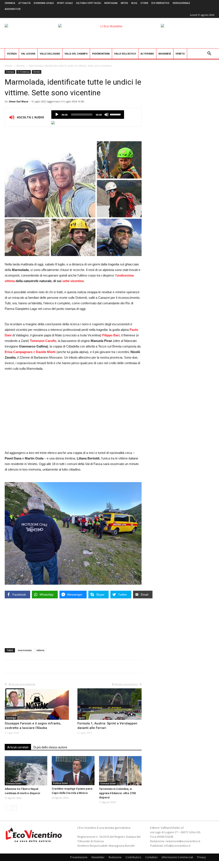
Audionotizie (13, 8)
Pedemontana (101, 53)
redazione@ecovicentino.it (183, 841)
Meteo (124, 2)
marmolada (25, 650)
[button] (209, 54)
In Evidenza (24, 71)
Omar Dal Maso (18, 101)
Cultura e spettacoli (88, 2)
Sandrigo (11, 717)
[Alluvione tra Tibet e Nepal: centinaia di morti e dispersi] (26, 770)
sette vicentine (73, 281)
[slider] (116, 114)
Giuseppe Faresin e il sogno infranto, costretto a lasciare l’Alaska (33, 725)
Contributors (133, 857)
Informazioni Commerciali (177, 857)
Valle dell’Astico (125, 53)
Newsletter (98, 857)
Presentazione (78, 857)
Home (8, 66)
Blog (134, 2)
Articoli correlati (17, 747)
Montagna (111, 2)
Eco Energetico (160, 2)
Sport (82, 717)
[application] (87, 114)
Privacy (201, 857)
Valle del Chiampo (76, 53)
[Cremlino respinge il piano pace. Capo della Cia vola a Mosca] (73, 770)
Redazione (115, 857)
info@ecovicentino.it (177, 846)
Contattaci (151, 857)
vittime (40, 650)
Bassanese (164, 53)
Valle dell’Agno (50, 53)
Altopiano (147, 53)
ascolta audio (57, 114)
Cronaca (10, 2)
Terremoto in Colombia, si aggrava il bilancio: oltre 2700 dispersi (117, 793)
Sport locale (65, 2)
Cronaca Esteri (13, 783)
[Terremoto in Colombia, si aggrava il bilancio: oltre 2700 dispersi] (120, 770)
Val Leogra (28, 53)
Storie (144, 2)
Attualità (24, 2)
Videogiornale (181, 2)
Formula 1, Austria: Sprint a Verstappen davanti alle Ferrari (107, 725)
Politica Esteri (60, 783)
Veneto (180, 53)
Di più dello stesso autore (50, 747)
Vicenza (12, 53)
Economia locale (44, 2)
